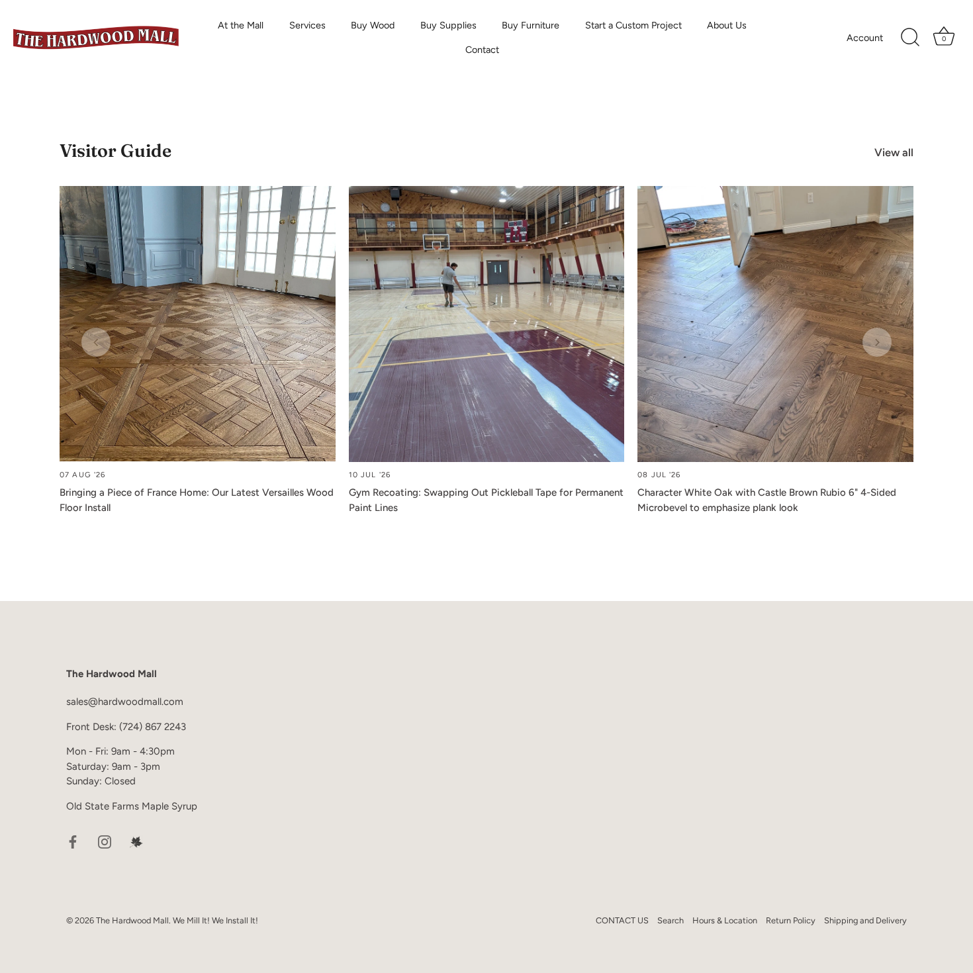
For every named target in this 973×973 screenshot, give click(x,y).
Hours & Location (724, 920)
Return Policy (790, 920)
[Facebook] (72, 841)
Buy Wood (372, 25)
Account (865, 38)
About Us (727, 25)
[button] (96, 342)
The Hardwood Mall (132, 920)
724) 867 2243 (154, 727)
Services (307, 25)
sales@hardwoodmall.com (124, 702)
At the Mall (240, 25)
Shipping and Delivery (865, 920)
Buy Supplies (448, 25)
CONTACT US (622, 920)
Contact (482, 50)
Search (670, 920)
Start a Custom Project (633, 25)
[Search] (910, 37)
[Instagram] (104, 841)
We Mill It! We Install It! (215, 920)
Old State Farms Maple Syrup (131, 806)
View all (893, 152)
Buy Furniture (530, 25)
